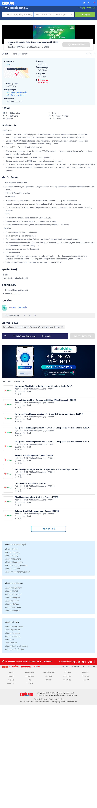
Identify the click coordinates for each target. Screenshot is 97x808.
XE (30, 680)
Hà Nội (8, 64)
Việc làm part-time (12, 630)
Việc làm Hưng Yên (12, 610)
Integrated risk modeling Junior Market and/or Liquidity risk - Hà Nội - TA (33, 327)
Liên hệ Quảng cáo (26, 702)
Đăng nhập (90, 7)
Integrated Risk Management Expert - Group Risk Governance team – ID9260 (49, 414)
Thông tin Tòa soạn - (41, 699)
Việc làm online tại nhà (14, 626)
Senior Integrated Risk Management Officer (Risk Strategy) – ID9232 (45, 400)
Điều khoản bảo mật (42, 702)
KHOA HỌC (67, 676)
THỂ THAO (67, 672)
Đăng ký (82, 7)
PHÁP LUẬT (11, 683)
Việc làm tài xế (11, 643)
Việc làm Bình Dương (13, 594)
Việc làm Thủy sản (12, 568)
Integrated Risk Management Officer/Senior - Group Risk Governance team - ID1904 (52, 427)
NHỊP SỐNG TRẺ (48, 672)
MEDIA (11, 672)
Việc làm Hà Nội (11, 591)
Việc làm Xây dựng (12, 552)
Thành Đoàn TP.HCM (56, 699)
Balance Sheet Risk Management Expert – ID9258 (37, 511)
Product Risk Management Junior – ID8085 (34, 455)
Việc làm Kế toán (12, 549)
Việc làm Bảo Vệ (11, 555)
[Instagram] (88, 666)
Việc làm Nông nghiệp (14, 562)
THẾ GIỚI (11, 680)
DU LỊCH (30, 683)
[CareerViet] (84, 661)
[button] (89, 3)
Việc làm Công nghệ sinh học (16, 565)
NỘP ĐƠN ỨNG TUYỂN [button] (76, 45)
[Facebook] (83, 666)
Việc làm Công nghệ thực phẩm (17, 572)
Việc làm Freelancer (13, 636)
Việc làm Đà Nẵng (12, 604)
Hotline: (69, 702)
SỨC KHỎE (67, 680)
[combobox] (17, 14)
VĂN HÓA (48, 676)
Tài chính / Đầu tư (18, 95)
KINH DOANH (29, 672)
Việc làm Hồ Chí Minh (13, 588)
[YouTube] (94, 666)
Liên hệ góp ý (55, 702)
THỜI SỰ (11, 676)
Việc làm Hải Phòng (13, 607)
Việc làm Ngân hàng (13, 559)
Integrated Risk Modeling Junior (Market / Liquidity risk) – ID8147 (43, 386)
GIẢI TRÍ (48, 680)
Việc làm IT (9, 639)
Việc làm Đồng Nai (12, 597)
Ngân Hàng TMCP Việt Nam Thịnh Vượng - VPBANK (28, 47)
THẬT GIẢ (86, 680)
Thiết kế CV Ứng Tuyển (17, 307)
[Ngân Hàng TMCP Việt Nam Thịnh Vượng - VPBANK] (8, 390)
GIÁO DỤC (85, 672)
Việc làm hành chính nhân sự (16, 646)
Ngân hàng (10, 92)
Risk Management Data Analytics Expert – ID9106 (36, 497)
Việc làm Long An (12, 601)
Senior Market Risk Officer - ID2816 (30, 483)
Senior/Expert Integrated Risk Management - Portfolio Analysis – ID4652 (47, 469)
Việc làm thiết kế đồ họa (14, 649)
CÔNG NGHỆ (30, 676)
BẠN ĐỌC (85, 676)
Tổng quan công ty (20, 54)
